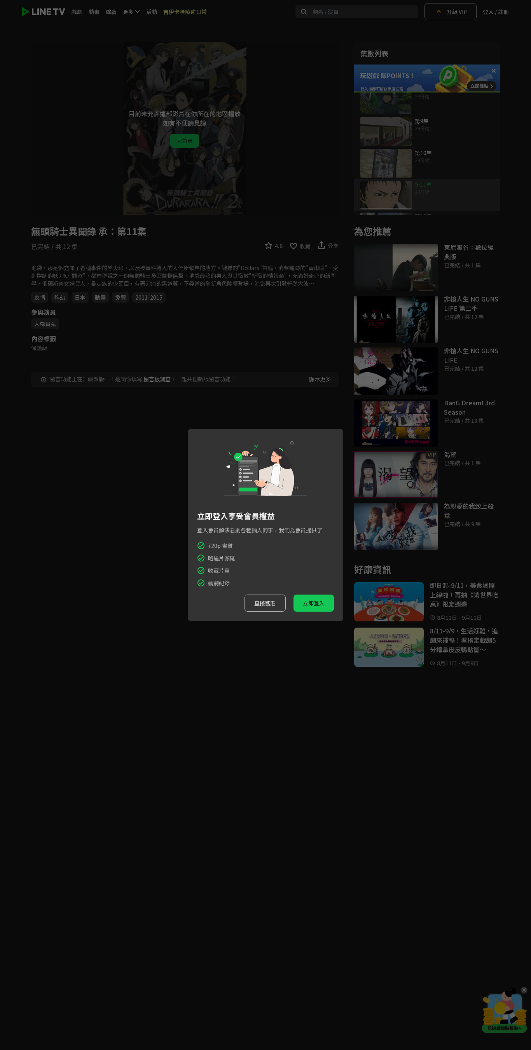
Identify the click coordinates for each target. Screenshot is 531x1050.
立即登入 (314, 603)
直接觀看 (265, 603)
